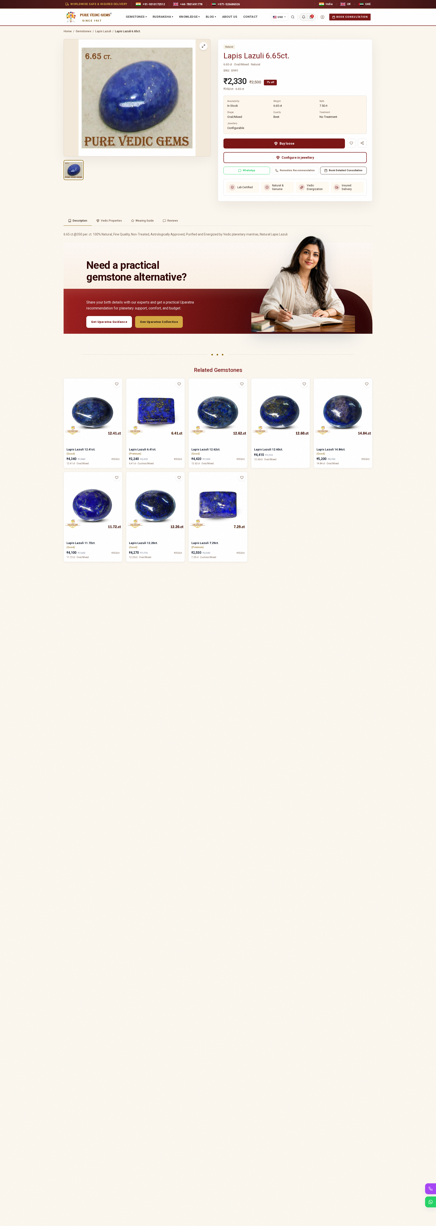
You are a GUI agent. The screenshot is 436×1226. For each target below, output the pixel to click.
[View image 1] (74, 170)
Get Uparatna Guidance (109, 322)
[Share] (362, 143)
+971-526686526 (229, 4)
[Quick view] (119, 393)
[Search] (292, 17)
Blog (211, 16)
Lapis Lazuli (103, 31)
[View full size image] (203, 46)
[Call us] (430, 1188)
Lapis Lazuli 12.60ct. (268, 449)
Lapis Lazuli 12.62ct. (205, 449)
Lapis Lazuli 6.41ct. (142, 449)
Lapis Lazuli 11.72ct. (81, 543)
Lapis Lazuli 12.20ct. (143, 543)
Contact (250, 16)
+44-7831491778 (191, 4)
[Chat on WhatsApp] (430, 1201)
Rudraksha (163, 16)
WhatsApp (249, 170)
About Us (229, 16)
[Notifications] (303, 17)
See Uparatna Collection (159, 322)
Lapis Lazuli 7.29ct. (205, 543)
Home (68, 31)
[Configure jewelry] (119, 401)
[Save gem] (351, 143)
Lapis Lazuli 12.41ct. (81, 449)
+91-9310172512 (154, 4)
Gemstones (136, 16)
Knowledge (189, 16)
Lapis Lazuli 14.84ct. (331, 449)
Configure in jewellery (298, 157)
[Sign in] (322, 17)
